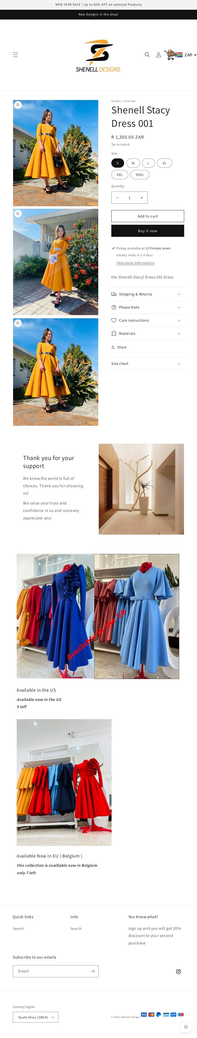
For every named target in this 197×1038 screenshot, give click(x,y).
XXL (120, 174)
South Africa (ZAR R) (33, 1017)
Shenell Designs (131, 1017)
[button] (15, 54)
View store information (135, 262)
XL (165, 163)
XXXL (140, 174)
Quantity (117, 186)
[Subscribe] (92, 971)
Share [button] (122, 347)
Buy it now (147, 230)
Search (18, 928)
